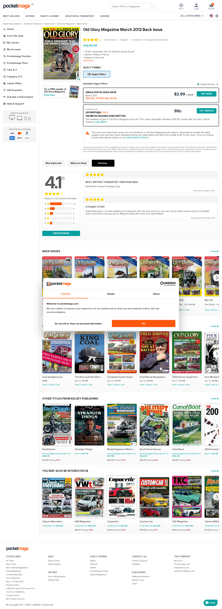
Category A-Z (14, 76)
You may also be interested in (65, 470)
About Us (178, 560)
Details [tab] (111, 293)
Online (93, 567)
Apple (92, 560)
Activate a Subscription (20, 96)
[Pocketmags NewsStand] (18, 6)
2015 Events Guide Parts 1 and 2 (186, 377)
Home (10, 29)
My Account (14, 49)
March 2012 (82, 24)
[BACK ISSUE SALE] (187, 295)
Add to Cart (184, 310)
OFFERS (30, 16)
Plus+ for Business (15, 581)
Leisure (104, 16)
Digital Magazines (98, 574)
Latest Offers (14, 83)
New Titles (11, 564)
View (207, 310)
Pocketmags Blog (14, 574)
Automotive (49, 24)
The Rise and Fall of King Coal (89, 377)
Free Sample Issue (52, 377)
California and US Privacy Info (20, 588)
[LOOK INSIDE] (61, 79)
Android (93, 564)
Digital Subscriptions (12, 24)
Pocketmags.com (182, 564)
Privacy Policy (12, 585)
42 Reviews (110, 39)
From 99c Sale (15, 35)
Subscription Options (137, 137)
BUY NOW (206, 93)
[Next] (216, 277)
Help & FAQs (54, 560)
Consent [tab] (65, 293)
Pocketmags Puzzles (19, 56)
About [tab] (156, 293)
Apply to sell (137, 580)
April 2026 (177, 300)
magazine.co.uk (181, 567)
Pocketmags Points (99, 571)
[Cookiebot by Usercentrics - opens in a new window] (162, 284)
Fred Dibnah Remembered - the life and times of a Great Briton (154, 377)
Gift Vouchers (14, 90)
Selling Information (141, 576)
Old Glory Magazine (65, 24)
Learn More (100, 122)
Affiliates (136, 564)
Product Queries (139, 560)
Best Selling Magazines (17, 567)
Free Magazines (13, 571)
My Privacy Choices (15, 599)
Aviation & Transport (79, 16)
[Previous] (44, 277)
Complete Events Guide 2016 (121, 377)
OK (143, 323)
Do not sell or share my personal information (78, 323)
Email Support (54, 564)
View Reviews (61, 233)
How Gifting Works (57, 576)
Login (134, 583)
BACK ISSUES (51, 251)
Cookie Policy (12, 595)
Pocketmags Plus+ (17, 63)
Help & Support (15, 103)
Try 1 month (206, 110)
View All (215, 251)
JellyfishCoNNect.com (184, 571)
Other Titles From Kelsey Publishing (70, 398)
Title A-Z (12, 69)
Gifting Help (53, 580)
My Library (13, 42)
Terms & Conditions (15, 592)
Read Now (49, 95)
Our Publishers (13, 578)
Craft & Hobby (49, 16)
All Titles (10, 560)
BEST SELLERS (11, 16)
